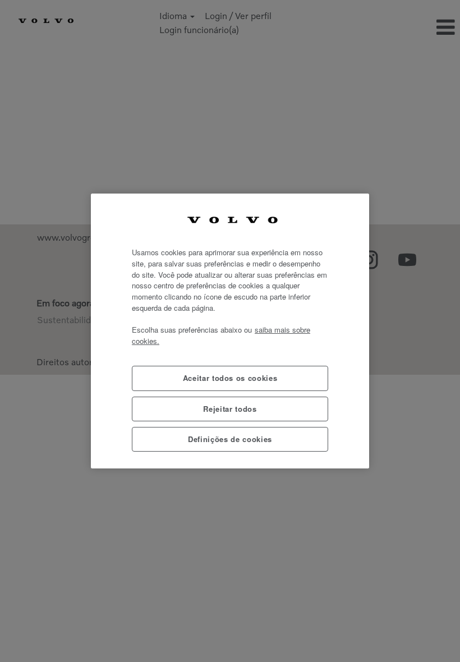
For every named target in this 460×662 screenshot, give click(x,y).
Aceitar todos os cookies (230, 378)
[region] (230, 331)
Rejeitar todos (229, 408)
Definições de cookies (230, 439)
